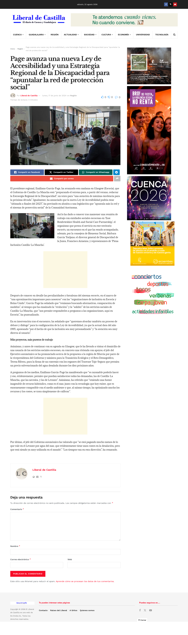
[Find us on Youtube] (175, 4)
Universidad (143, 34)
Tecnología (161, 34)
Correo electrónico (20, 559)
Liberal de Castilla (28, 95)
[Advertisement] (65, 269)
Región (54, 34)
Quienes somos (87, 610)
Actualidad (70, 34)
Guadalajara (36, 34)
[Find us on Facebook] (166, 4)
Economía (123, 34)
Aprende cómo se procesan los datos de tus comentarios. (85, 581)
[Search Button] (174, 34)
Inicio (12, 49)
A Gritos (73, 610)
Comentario (17, 509)
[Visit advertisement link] (124, 19)
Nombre (15, 546)
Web (70, 559)
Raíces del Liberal (58, 610)
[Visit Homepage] (38, 20)
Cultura (106, 34)
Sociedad (89, 34)
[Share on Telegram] (116, 172)
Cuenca (17, 34)
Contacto (43, 610)
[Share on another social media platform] (117, 178)
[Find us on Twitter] (170, 4)
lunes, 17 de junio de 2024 (54, 95)
